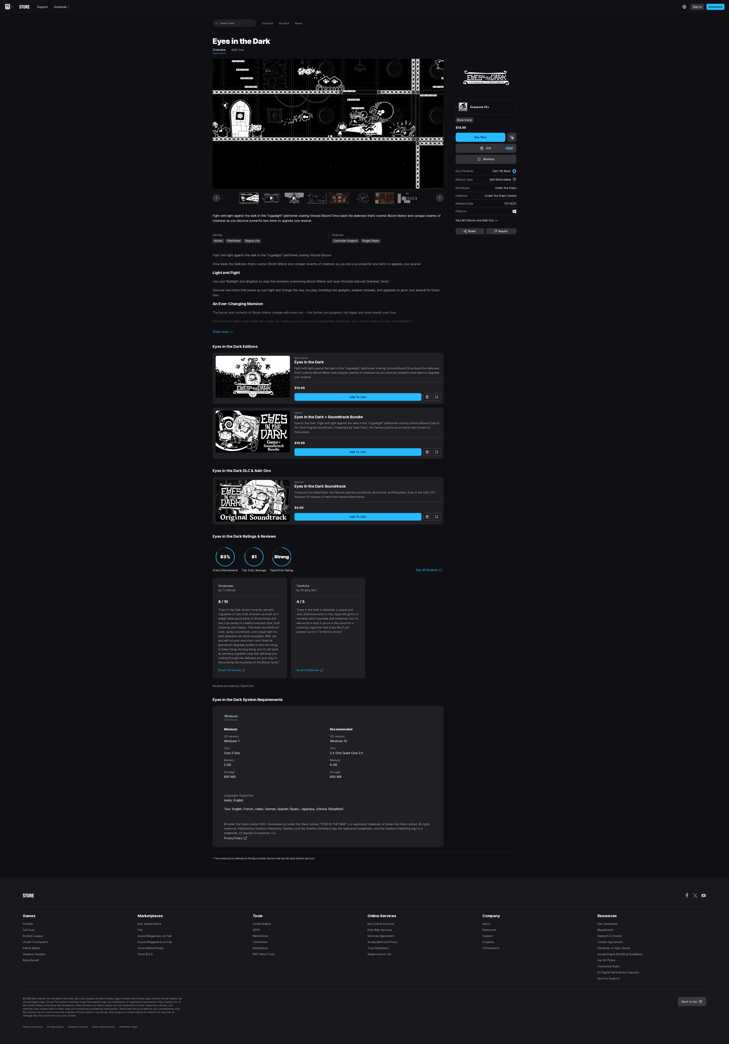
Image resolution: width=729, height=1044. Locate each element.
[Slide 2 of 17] (271, 198)
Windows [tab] (231, 716)
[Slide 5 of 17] (339, 198)
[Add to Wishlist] (436, 397)
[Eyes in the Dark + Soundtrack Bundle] (253, 431)
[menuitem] (267, 23)
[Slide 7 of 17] (384, 198)
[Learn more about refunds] (514, 179)
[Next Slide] (439, 198)
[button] (328, 331)
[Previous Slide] (216, 198)
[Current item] (249, 198)
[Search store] (216, 23)
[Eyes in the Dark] (253, 377)
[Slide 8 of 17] (407, 198)
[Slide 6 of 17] (362, 198)
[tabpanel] (328, 753)
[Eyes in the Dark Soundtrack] (253, 501)
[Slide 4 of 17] (317, 198)
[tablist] (328, 716)
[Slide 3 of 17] (294, 198)
